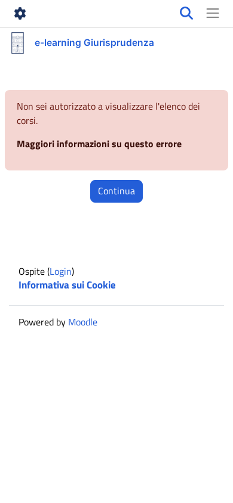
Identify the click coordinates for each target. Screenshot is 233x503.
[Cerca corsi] (186, 14)
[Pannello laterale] (213, 14)
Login (61, 271)
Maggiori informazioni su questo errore (99, 143)
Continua (116, 191)
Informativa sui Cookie (67, 285)
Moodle (82, 322)
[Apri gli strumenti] (20, 14)
